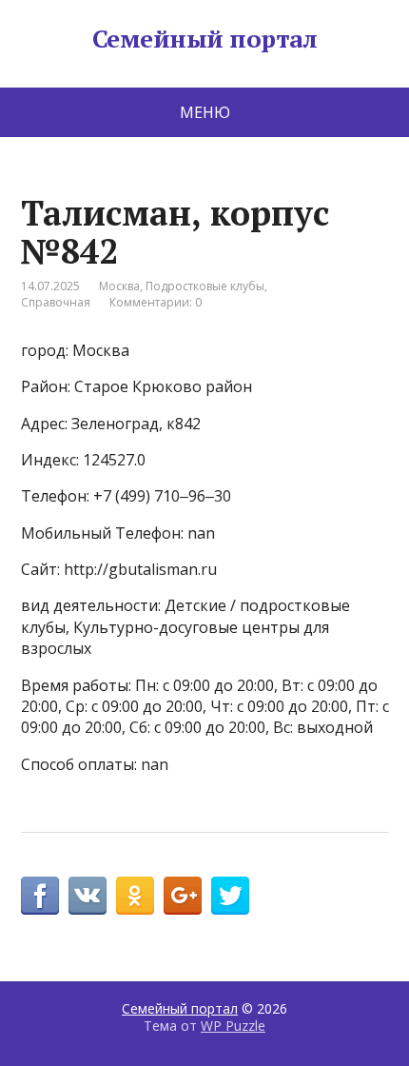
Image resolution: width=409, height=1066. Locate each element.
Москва (119, 286)
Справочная (55, 302)
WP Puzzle (233, 1026)
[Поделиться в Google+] (183, 896)
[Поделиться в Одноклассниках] (135, 896)
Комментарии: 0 (155, 302)
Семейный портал (204, 39)
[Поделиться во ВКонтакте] (87, 896)
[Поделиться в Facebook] (40, 896)
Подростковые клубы (205, 286)
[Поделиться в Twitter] (230, 896)
